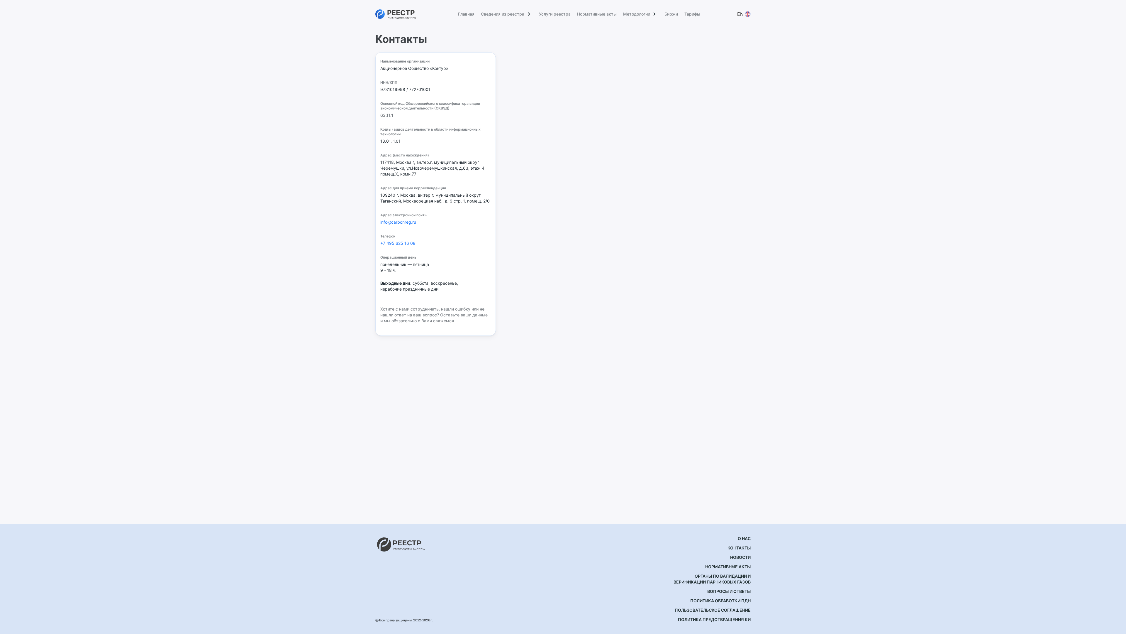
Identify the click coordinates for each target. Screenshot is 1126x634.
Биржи (671, 13)
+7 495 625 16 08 (398, 243)
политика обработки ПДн (720, 600)
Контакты (739, 547)
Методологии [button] (636, 13)
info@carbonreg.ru (398, 222)
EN (740, 14)
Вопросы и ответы (729, 591)
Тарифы (692, 13)
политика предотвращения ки (714, 619)
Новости (740, 557)
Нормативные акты (597, 13)
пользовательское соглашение (713, 610)
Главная (466, 13)
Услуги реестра (555, 13)
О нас (744, 538)
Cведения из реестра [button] (502, 13)
